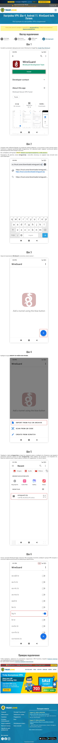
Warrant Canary (5, 726)
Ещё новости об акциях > (36, 729)
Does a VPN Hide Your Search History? (39, 714)
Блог (15, 719)
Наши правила (5, 723)
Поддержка (17, 717)
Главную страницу (52, 659)
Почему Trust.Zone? (19, 712)
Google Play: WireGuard (44, 48)
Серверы (4, 717)
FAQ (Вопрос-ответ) (19, 723)
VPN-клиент (4, 714)
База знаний (17, 726)
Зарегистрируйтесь (29, 29)
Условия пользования (5, 720)
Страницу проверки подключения (24, 661)
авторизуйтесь (34, 27)
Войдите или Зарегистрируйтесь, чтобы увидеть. (34, 152)
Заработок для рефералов (5, 729)
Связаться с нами (19, 714)
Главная (3, 712)
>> (26, 6)
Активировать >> (44, 2)
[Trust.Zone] (9, 10)
